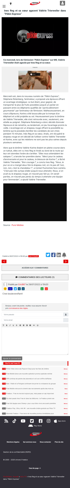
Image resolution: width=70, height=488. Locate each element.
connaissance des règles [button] (18, 308)
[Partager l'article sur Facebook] (54, 256)
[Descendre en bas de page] (19, 288)
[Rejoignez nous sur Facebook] (41, 421)
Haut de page (34, 468)
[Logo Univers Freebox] (35, 3)
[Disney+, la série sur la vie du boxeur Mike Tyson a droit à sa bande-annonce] (4, 261)
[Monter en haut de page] (23, 288)
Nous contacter (45, 442)
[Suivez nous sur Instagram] (49, 421)
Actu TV (23, 477)
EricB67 (22, 284)
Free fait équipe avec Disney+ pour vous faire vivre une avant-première (31, 403)
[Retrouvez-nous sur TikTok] (14, 421)
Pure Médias (18, 225)
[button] (3, 325)
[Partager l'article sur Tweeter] (48, 256)
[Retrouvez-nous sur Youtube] (23, 421)
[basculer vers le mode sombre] (11, 3)
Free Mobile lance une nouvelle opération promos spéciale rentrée (29, 374)
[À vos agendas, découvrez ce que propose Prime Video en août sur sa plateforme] (65, 261)
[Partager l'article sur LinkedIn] (59, 256)
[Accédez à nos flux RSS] (7, 421)
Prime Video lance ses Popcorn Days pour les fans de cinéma (27, 369)
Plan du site (59, 442)
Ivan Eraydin (33, 256)
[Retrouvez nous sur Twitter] (32, 421)
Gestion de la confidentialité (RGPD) (17, 452)
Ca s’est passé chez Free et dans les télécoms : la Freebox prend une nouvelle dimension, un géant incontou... (30, 399)
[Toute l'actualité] (63, 363)
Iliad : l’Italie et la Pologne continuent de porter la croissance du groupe (31, 384)
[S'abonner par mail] (64, 256)
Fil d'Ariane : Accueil (10, 477)
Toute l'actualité (12, 363)
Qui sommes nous (29, 442)
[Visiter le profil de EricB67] (5, 284)
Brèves (65, 369)
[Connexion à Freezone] (62, 3)
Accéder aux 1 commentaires (35, 268)
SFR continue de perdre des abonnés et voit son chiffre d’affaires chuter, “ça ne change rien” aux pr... (28, 379)
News (66, 388)
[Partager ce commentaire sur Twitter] (15, 288)
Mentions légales (13, 442)
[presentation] (3, 325)
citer (10, 289)
